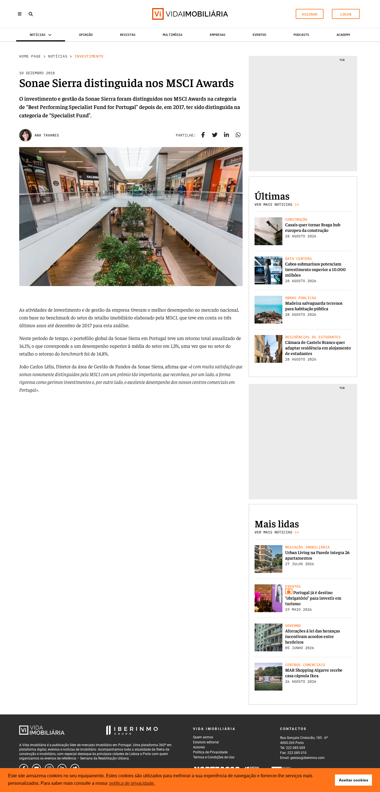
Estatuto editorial (206, 742)
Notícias (57, 56)
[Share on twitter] (214, 135)
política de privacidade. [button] (132, 783)
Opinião (86, 35)
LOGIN (345, 14)
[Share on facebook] (203, 135)
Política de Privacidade (210, 752)
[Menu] (19, 13)
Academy (343, 35)
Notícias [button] (37, 35)
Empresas (217, 35)
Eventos (259, 35)
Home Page (30, 56)
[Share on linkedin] (226, 135)
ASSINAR (309, 14)
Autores (199, 747)
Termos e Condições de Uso (214, 757)
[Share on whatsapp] (238, 135)
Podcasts (301, 35)
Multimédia (172, 35)
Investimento (89, 56)
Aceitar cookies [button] (353, 780)
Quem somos (203, 737)
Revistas (127, 35)
